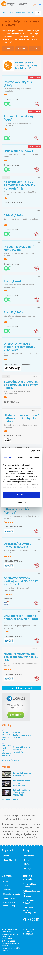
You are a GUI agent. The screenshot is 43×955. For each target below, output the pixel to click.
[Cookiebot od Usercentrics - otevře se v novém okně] (30, 451)
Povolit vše (21, 495)
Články (6, 856)
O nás (5, 886)
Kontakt (6, 881)
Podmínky (7, 890)
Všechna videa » (10, 800)
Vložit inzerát (29, 856)
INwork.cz (27, 896)
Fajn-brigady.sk (29, 913)
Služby (27, 864)
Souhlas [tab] (7, 457)
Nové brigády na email (21, 688)
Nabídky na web (9, 898)
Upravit (20, 502)
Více (11, 42)
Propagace (28, 868)
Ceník (26, 860)
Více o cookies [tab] (34, 457)
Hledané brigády (10, 860)
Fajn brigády (28, 887)
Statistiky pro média (11, 894)
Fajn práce (27, 903)
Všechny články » (10, 760)
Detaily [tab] (21, 457)
